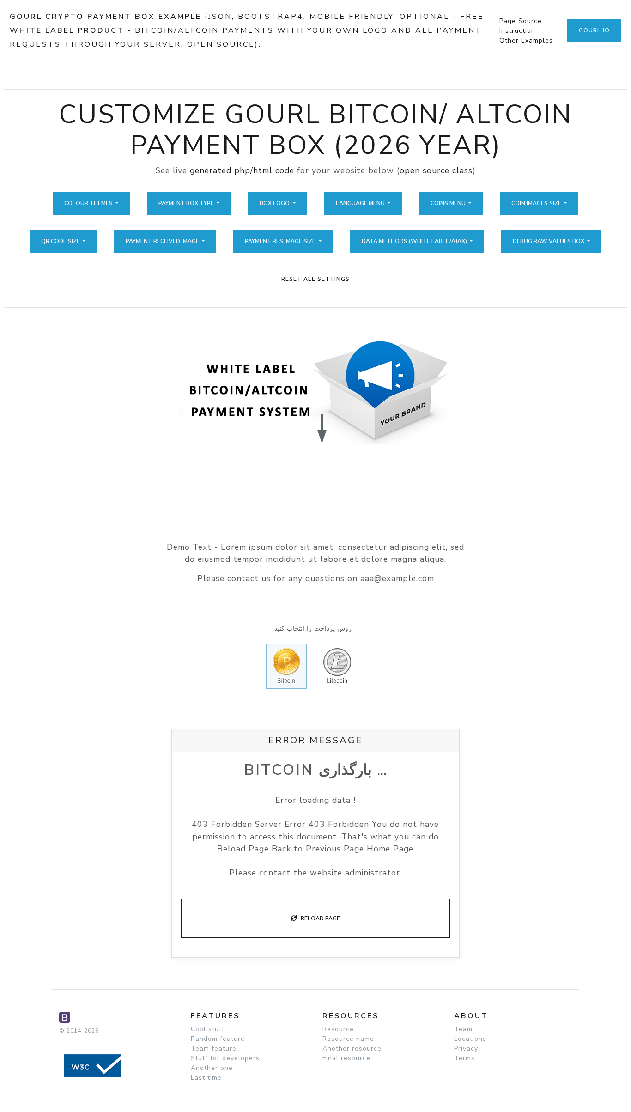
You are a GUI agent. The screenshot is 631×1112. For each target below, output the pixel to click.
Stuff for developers (225, 1058)
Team (463, 1029)
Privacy (466, 1048)
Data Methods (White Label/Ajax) (415, 241)
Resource (338, 1029)
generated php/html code (242, 170)
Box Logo (275, 203)
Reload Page (318, 918)
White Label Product (67, 30)
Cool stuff (207, 1029)
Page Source (520, 21)
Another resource (352, 1048)
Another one (212, 1067)
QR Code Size (61, 241)
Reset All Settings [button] (315, 279)
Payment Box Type (186, 203)
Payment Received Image (163, 241)
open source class (436, 170)
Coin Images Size (537, 203)
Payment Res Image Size (281, 241)
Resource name (348, 1038)
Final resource (346, 1058)
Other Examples (526, 40)
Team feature (214, 1048)
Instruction (517, 30)
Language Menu (361, 203)
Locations (470, 1038)
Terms (464, 1058)
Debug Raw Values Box (549, 241)
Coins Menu (449, 203)
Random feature (218, 1038)
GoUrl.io (594, 30)
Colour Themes (89, 203)
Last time (206, 1077)
